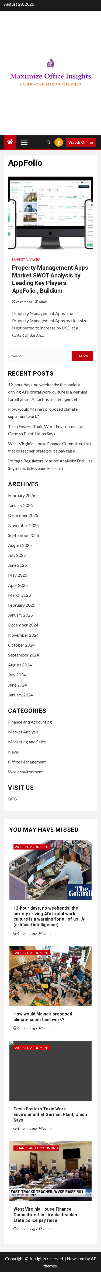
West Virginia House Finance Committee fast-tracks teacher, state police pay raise (46, 1215)
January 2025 (20, 614)
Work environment (25, 771)
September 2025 (23, 535)
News (13, 751)
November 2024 (23, 634)
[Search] (48, 142)
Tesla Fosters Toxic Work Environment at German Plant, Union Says (50, 1114)
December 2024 (23, 624)
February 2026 (21, 495)
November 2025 (23, 525)
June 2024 (17, 684)
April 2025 (18, 585)
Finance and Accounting (30, 721)
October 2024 (21, 644)
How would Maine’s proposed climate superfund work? (42, 1016)
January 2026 (20, 505)
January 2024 (20, 694)
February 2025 (21, 604)
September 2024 (23, 654)
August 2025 (20, 545)
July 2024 (17, 674)
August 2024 (20, 664)
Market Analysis (26, 259)
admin (43, 302)
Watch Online (80, 142)
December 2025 (23, 515)
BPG (12, 798)
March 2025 (19, 595)
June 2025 (17, 565)
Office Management (27, 761)
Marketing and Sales (27, 741)
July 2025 (17, 555)
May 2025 (17, 574)
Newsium (75, 1258)
